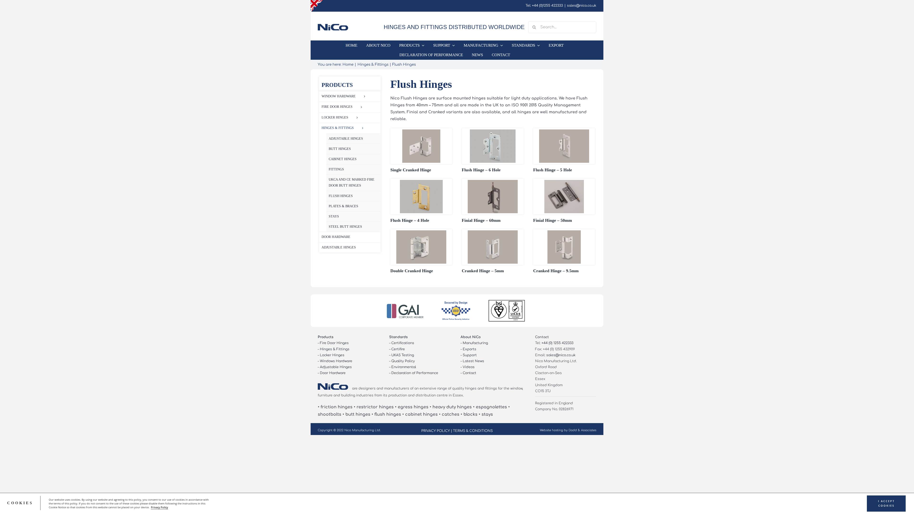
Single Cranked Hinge (410, 170)
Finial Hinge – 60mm (481, 220)
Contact (469, 373)
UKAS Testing (402, 355)
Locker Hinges (332, 355)
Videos (469, 367)
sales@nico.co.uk (581, 5)
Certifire (398, 349)
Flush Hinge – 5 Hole (552, 170)
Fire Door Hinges (334, 343)
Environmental (403, 367)
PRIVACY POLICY (435, 431)
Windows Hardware (336, 361)
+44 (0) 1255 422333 (557, 343)
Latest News (473, 361)
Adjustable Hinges (336, 367)
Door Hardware (333, 373)
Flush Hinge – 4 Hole (409, 220)
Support (470, 355)
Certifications (402, 343)
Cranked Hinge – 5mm (483, 270)
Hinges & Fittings (334, 349)
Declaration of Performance (414, 373)
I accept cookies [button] (886, 503)
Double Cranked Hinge (411, 270)
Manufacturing (475, 343)
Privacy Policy (159, 507)
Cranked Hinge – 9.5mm (556, 270)
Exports (469, 349)
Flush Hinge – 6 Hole (481, 170)
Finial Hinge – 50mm (552, 220)
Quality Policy (403, 361)
